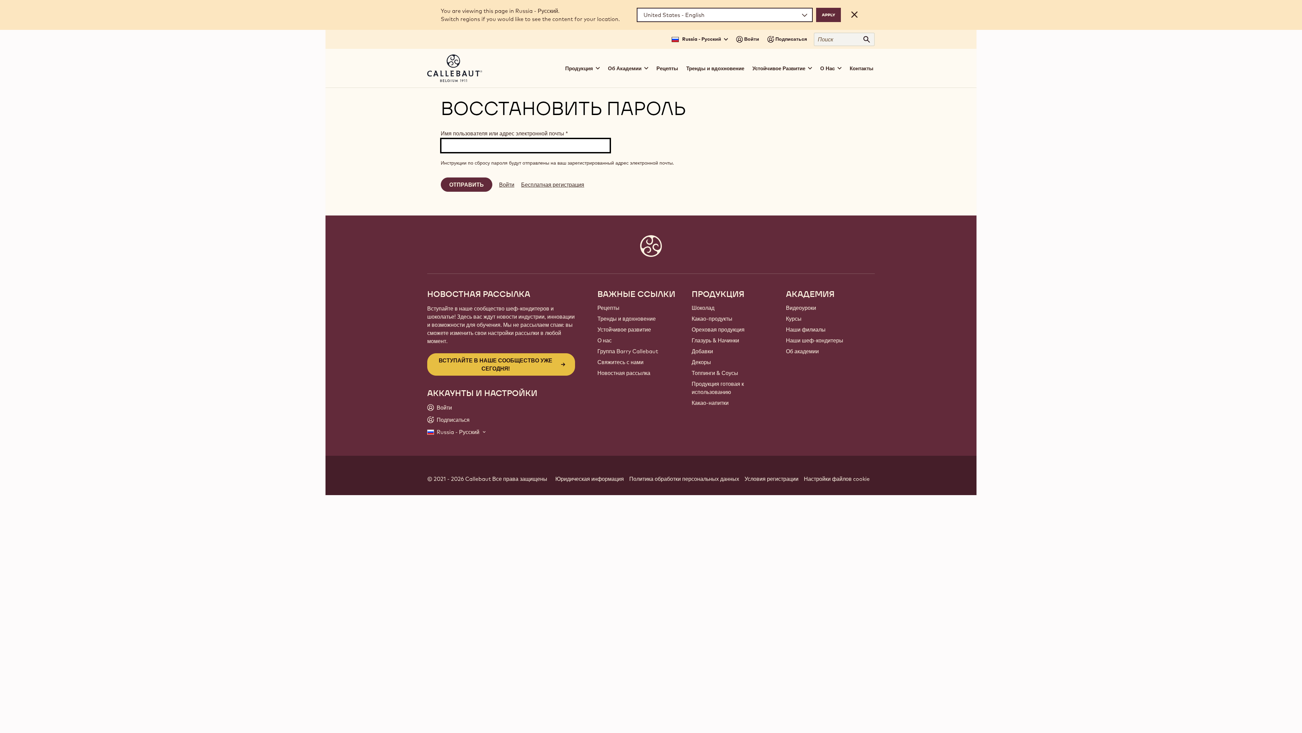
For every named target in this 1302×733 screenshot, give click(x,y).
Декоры (701, 362)
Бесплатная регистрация (552, 184)
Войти (506, 184)
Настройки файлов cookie (837, 478)
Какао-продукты (712, 318)
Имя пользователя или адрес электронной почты (504, 133)
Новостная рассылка (623, 373)
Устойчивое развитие (624, 329)
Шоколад (703, 307)
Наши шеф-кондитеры (814, 340)
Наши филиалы (806, 329)
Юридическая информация (589, 478)
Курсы (794, 318)
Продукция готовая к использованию (718, 387)
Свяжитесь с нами (620, 362)
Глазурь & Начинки (715, 340)
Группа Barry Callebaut (627, 351)
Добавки (702, 351)
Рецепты (667, 68)
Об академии (802, 351)
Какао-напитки (710, 402)
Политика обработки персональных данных (684, 478)
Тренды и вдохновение (715, 68)
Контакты (861, 68)
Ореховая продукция (718, 329)
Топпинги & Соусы (715, 373)
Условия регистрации (771, 478)
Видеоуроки (801, 307)
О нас (604, 340)
